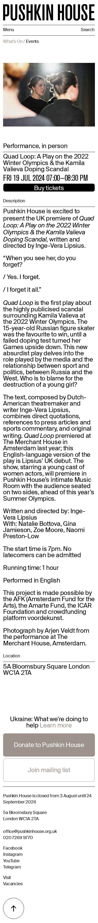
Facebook (12, 849)
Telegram (12, 867)
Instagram (12, 855)
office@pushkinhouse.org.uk (30, 831)
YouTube (11, 861)
